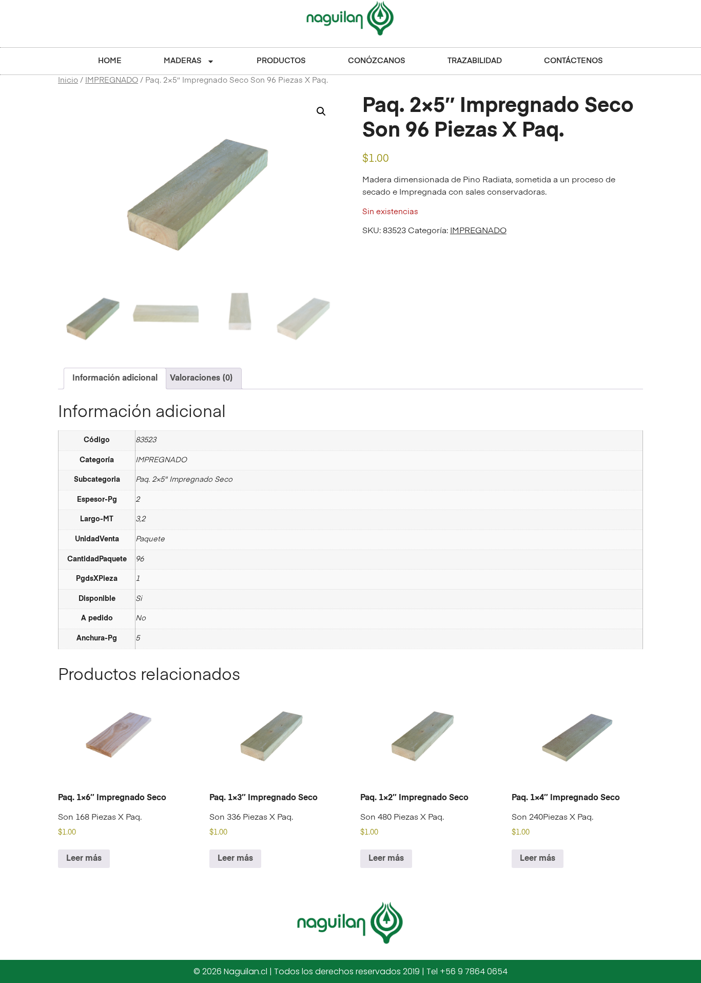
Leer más (84, 859)
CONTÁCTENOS (573, 61)
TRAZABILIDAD (474, 61)
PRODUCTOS (281, 61)
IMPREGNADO (111, 80)
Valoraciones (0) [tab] (201, 378)
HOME (110, 61)
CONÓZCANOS (376, 61)
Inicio (68, 80)
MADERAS (183, 61)
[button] (321, 111)
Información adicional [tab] (115, 378)
